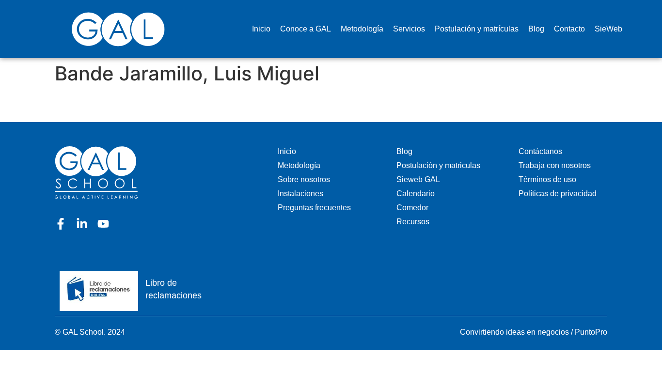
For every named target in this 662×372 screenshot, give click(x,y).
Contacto (569, 29)
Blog (536, 29)
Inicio (261, 29)
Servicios (409, 29)
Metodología (362, 29)
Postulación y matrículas (477, 29)
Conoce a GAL (305, 29)
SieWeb (608, 29)
